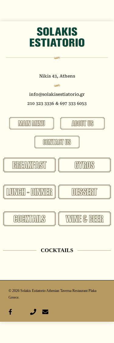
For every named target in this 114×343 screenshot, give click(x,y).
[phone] (33, 312)
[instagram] (21, 312)
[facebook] (10, 312)
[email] (45, 312)
